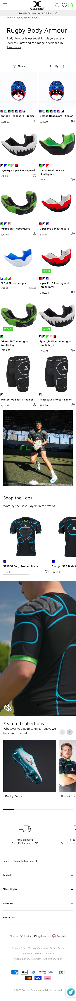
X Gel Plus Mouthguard (15, 283)
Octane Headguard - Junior (17, 115)
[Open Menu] (5, 5)
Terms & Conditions (38, 948)
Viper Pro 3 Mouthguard (54, 228)
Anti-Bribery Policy (52, 958)
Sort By (53, 66)
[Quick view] (34, 121)
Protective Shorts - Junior (17, 399)
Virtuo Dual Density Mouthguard (52, 172)
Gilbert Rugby (38, 889)
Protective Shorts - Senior (56, 399)
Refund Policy (57, 948)
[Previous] (62, 732)
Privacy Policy (19, 948)
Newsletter (38, 917)
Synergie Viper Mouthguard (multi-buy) (56, 343)
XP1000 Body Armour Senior (20, 566)
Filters (21, 66)
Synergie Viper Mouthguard (18, 170)
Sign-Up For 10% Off (38, 13)
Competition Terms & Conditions (38, 953)
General (38, 875)
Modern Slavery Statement (27, 958)
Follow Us (38, 903)
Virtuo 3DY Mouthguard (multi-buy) (15, 343)
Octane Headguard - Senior (56, 115)
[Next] (70, 732)
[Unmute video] (8, 708)
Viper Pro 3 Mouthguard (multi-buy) (54, 284)
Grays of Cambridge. (32, 990)
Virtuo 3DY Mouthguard (15, 228)
